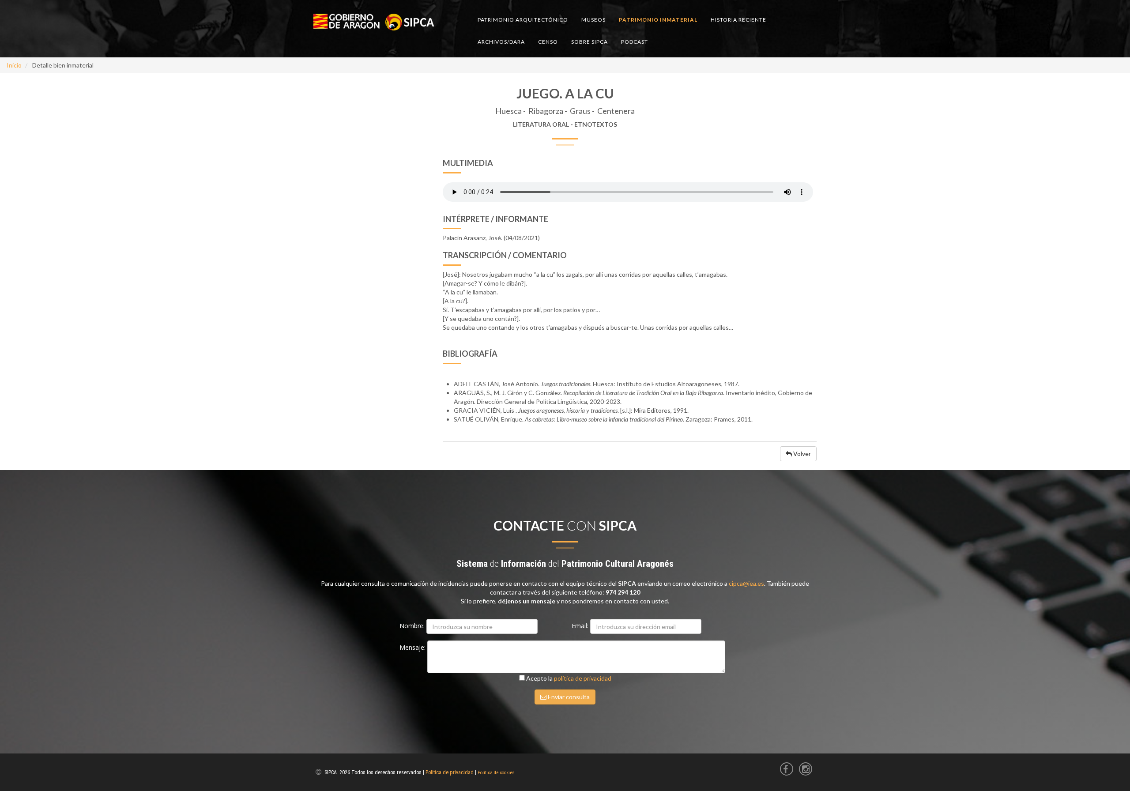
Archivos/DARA (501, 41)
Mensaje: (413, 647)
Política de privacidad (450, 772)
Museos (593, 19)
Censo (548, 41)
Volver (801, 453)
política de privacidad (582, 678)
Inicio (14, 65)
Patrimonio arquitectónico (523, 19)
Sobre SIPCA (589, 41)
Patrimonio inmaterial (658, 19)
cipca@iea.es (746, 583)
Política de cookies (496, 773)
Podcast (634, 41)
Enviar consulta (568, 697)
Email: (581, 626)
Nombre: (412, 626)
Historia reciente (738, 19)
